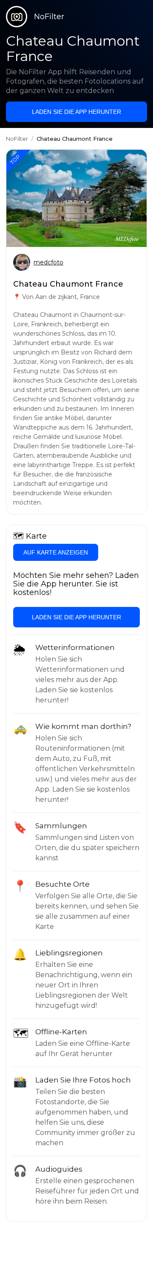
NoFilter (17, 138)
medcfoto (48, 262)
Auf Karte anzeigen (55, 552)
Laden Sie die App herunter (76, 111)
